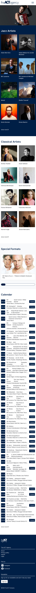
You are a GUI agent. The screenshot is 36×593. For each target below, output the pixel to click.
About (3, 551)
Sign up (4, 581)
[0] (15, 23)
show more (4, 129)
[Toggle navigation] (32, 2)
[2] (20, 23)
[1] (18, 23)
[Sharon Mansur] (18, 15)
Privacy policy (5, 552)
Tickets (32, 301)
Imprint (3, 554)
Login (2, 556)
